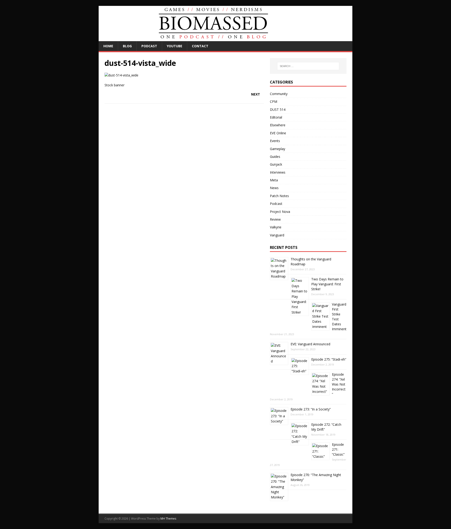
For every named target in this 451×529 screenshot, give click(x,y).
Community (279, 93)
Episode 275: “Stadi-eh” (328, 359)
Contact (200, 46)
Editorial (276, 117)
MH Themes (168, 519)
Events (275, 141)
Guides (275, 156)
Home (108, 46)
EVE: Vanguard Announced (310, 344)
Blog (127, 46)
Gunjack (276, 164)
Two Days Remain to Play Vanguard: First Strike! (327, 284)
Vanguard (277, 235)
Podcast (149, 46)
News (274, 188)
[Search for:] (308, 66)
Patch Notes (279, 196)
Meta (274, 180)
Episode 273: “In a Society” (311, 409)
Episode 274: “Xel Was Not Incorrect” (339, 384)
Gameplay (277, 149)
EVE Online (278, 133)
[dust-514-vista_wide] (121, 75)
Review (275, 219)
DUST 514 (277, 109)
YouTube (174, 46)
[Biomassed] (214, 38)
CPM (273, 101)
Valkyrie (275, 227)
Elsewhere (277, 125)
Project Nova (280, 211)
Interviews (277, 172)
